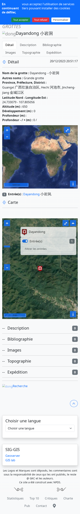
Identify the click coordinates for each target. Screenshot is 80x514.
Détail (9, 45)
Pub (27, 506)
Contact (41, 506)
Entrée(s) (36, 241)
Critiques (51, 498)
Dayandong (31, 194)
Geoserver (12, 456)
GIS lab (10, 460)
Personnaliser (60, 19)
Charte (68, 498)
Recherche (20, 386)
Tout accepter (20, 19)
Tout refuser (40, 19)
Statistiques (15, 498)
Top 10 (34, 498)
